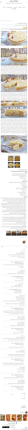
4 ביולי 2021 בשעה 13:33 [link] (21, 318)
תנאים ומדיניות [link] (14, 8)
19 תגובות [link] (16, 25)
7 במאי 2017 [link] (18, 25)
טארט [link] (23, 237)
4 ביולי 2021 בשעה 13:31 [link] (21, 324)
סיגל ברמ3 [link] (23, 380)
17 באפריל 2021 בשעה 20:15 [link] (20, 337)
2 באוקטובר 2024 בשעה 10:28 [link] (19, 263)
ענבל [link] (24, 367)
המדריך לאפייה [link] (9, 7)
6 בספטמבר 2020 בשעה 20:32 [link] (19, 360)
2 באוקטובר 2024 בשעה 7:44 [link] (20, 253)
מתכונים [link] (15, 7)
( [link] (19, 94)
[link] (1, 2)
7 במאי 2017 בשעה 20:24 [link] (21, 382)
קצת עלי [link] (19, 7)
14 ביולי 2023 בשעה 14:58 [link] (19, 285)
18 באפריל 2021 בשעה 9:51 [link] (20, 344)
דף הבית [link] (23, 7)
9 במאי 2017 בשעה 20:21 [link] (20, 376)
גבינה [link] (26, 237)
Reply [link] (22, 270)
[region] (8, 425)
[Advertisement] (14, 15)
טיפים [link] (4, 7)
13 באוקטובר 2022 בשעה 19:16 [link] (19, 309)
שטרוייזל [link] (21, 237)
